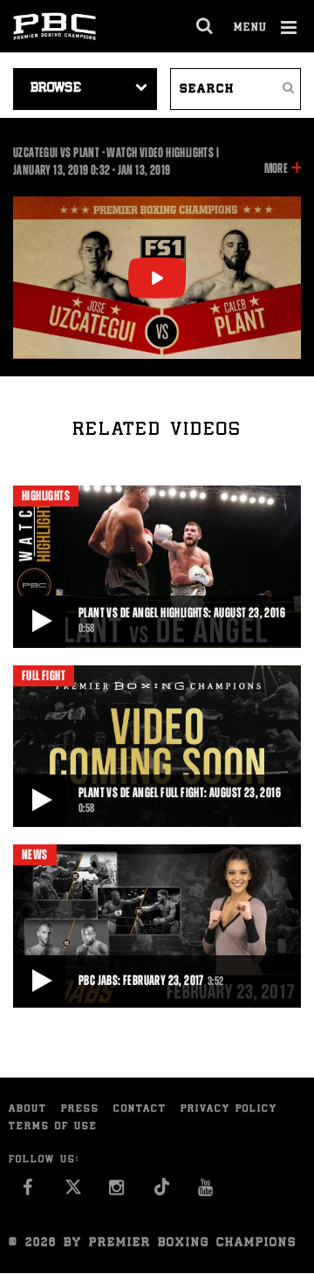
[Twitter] (72, 1191)
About (28, 1109)
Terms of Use (53, 1127)
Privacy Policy (229, 1109)
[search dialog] (205, 26)
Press (80, 1109)
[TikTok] (161, 1191)
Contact (140, 1109)
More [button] (276, 169)
